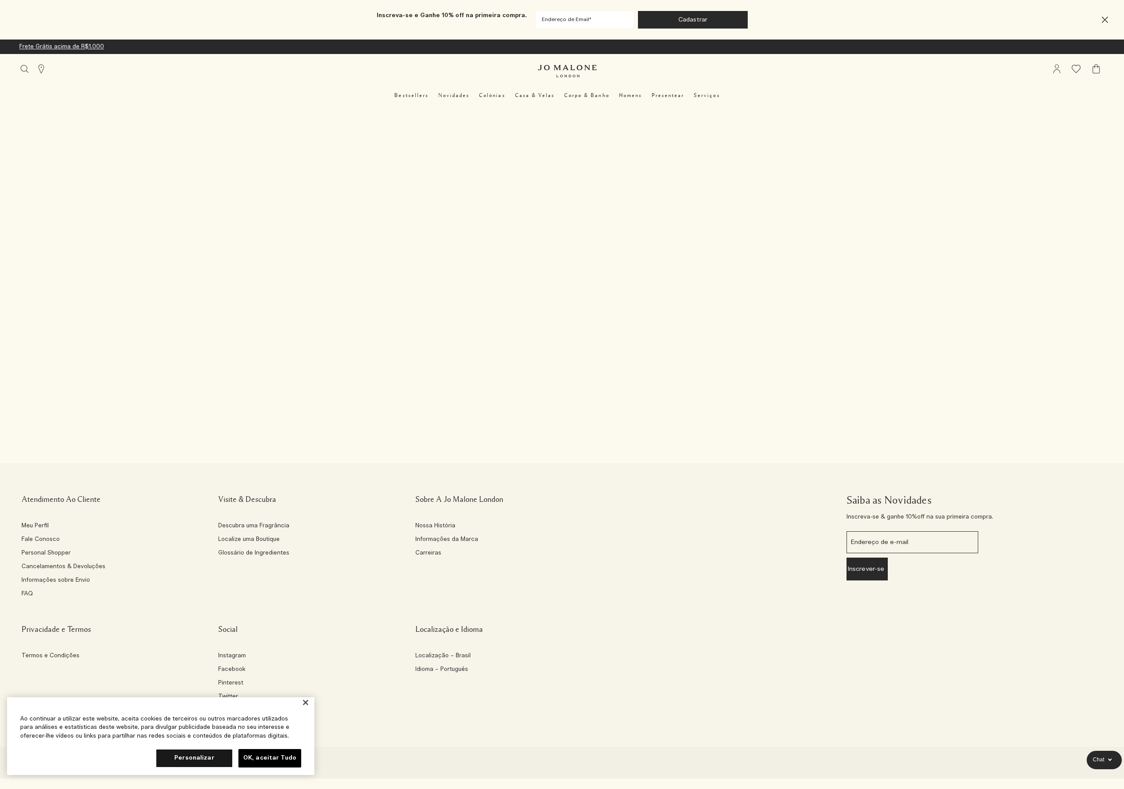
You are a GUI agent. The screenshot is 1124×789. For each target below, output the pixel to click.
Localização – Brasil (443, 655)
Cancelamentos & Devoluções (63, 566)
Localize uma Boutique (249, 539)
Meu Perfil (35, 526)
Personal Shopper (46, 553)
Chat (1098, 760)
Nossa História (435, 526)
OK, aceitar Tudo (269, 758)
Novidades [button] (453, 95)
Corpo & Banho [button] (586, 95)
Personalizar (194, 758)
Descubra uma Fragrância (253, 526)
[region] (160, 736)
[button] (1105, 20)
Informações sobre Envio (56, 580)
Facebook (231, 669)
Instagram (232, 655)
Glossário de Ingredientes (253, 553)
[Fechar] (305, 702)
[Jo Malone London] (567, 71)
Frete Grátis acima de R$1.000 (61, 46)
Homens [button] (630, 95)
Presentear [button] (668, 95)
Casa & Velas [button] (535, 95)
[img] (1057, 69)
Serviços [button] (707, 95)
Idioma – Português (441, 669)
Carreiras (428, 553)
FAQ (27, 594)
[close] (1102, 20)
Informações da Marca (446, 539)
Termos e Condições (50, 655)
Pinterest (230, 683)
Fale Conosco (41, 539)
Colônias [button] (492, 95)
